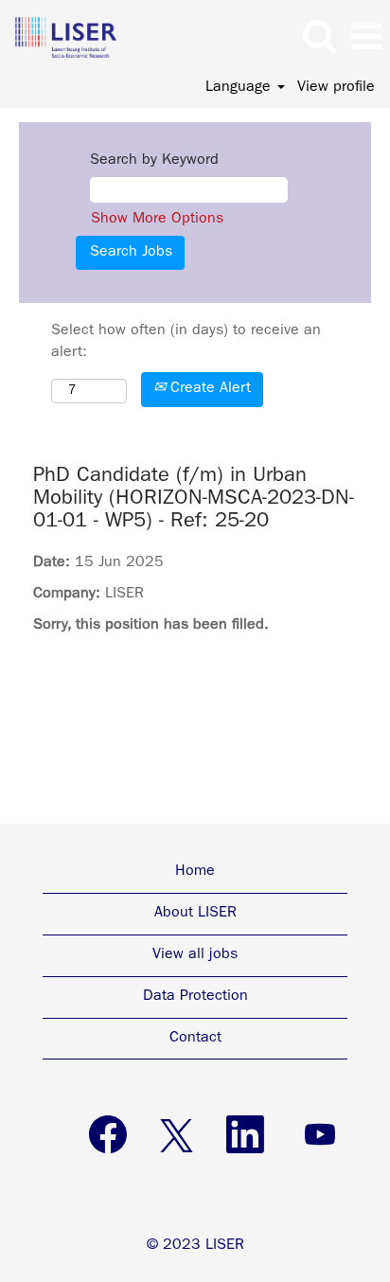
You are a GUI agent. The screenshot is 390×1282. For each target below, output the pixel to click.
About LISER (195, 913)
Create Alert (208, 389)
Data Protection (195, 997)
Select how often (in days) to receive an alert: (186, 342)
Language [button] (240, 88)
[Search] (319, 37)
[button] (366, 38)
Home (195, 872)
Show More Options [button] (157, 219)
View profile (336, 88)
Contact (195, 1038)
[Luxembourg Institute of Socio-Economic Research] (58, 37)
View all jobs (195, 955)
